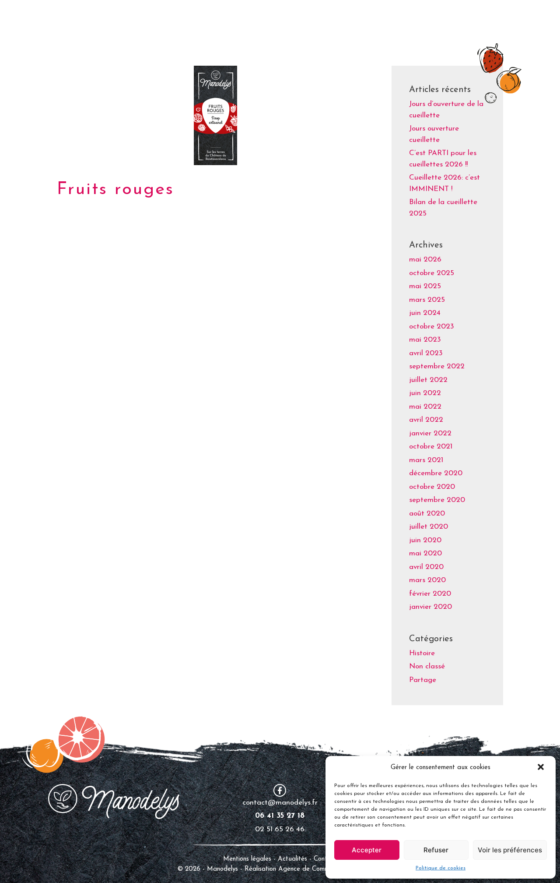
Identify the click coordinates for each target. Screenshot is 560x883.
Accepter (367, 850)
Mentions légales (247, 859)
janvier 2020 (430, 607)
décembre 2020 (435, 473)
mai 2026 (425, 259)
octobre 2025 (431, 273)
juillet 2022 (428, 380)
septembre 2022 (437, 366)
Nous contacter (488, 17)
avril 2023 (426, 353)
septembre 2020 (437, 500)
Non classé (427, 666)
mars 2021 (426, 460)
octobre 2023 (431, 326)
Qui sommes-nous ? (312, 17)
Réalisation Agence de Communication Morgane (314, 869)
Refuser (436, 850)
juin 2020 (425, 540)
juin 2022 (425, 393)
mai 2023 (425, 339)
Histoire (422, 653)
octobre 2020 (432, 487)
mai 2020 (425, 553)
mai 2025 (425, 286)
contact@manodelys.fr (280, 802)
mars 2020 (427, 580)
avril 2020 (426, 567)
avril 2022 (426, 420)
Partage (422, 680)
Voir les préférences (510, 850)
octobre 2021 (430, 446)
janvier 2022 (430, 433)
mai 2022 (425, 406)
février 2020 (430, 593)
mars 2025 (427, 300)
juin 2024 (425, 313)
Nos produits (380, 17)
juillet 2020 (428, 526)
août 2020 (427, 513)
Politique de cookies (441, 868)
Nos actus (433, 17)
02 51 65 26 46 (279, 829)
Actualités (293, 859)
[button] (541, 768)
